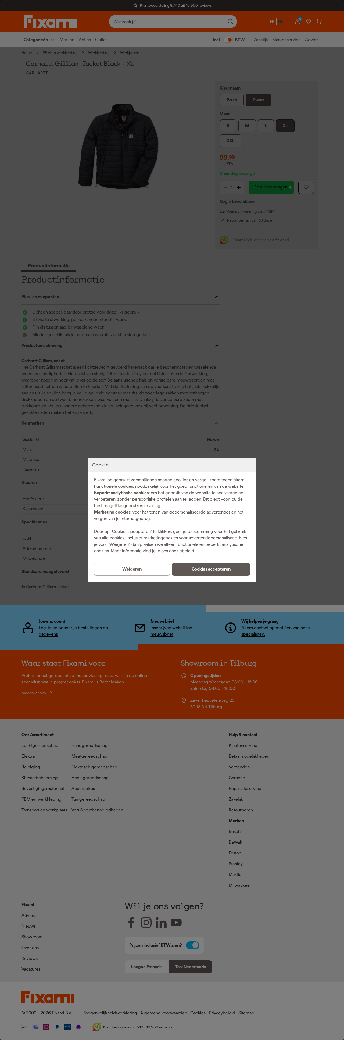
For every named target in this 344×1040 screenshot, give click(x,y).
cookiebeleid (181, 551)
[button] (211, 569)
